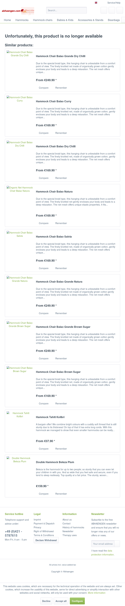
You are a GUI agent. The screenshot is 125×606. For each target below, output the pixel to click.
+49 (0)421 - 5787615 (13, 533)
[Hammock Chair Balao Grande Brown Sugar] (20, 340)
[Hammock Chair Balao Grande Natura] (20, 295)
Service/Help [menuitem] (114, 2)
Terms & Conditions (44, 535)
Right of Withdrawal (44, 531)
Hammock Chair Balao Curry (53, 101)
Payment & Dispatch (44, 523)
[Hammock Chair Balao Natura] (20, 205)
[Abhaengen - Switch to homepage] (18, 11)
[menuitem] (66, 10)
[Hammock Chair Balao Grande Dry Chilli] (20, 70)
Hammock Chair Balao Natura (54, 191)
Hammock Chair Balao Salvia (54, 236)
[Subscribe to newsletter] (117, 543)
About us (67, 519)
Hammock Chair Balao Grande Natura (59, 281)
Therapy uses (69, 535)
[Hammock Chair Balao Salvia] (20, 250)
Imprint (37, 519)
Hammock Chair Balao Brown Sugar (58, 372)
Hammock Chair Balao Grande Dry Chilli (60, 56)
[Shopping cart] (120, 10)
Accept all (61, 601)
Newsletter (67, 531)
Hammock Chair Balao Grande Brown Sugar (63, 327)
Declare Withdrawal (46, 540)
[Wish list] (104, 10)
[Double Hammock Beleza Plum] (20, 476)
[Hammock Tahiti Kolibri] (20, 431)
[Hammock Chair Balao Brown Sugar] (20, 385)
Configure (77, 601)
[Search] (84, 10)
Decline (46, 601)
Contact (66, 523)
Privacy (37, 527)
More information (96, 592)
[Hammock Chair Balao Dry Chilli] (20, 160)
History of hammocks (73, 527)
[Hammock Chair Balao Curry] (20, 115)
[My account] (112, 10)
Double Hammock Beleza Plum (55, 462)
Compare (43, 87)
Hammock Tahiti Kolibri (50, 417)
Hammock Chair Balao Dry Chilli (56, 146)
